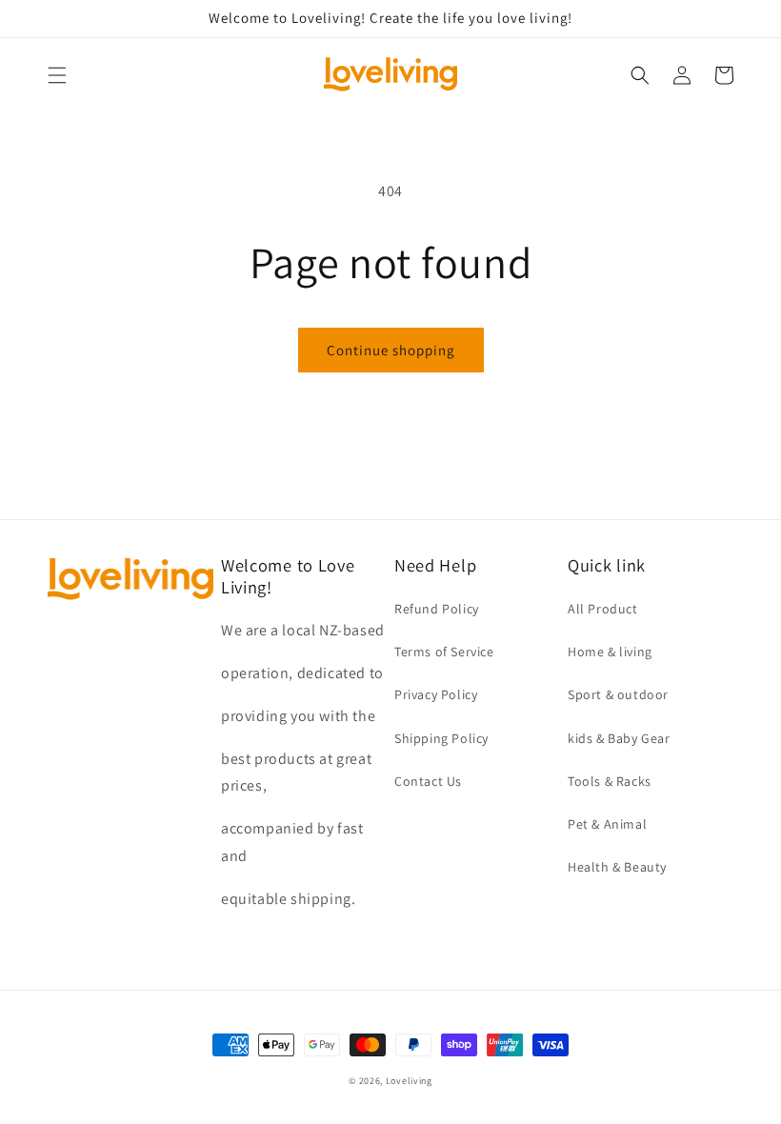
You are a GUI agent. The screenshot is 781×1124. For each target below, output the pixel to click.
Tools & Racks (609, 781)
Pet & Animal (607, 824)
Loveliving (409, 1080)
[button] (57, 75)
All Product (603, 608)
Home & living (610, 651)
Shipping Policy (441, 738)
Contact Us (428, 781)
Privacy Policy (435, 694)
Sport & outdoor (618, 694)
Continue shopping (391, 350)
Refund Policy (436, 608)
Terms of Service (444, 651)
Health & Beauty (617, 866)
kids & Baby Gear (619, 738)
